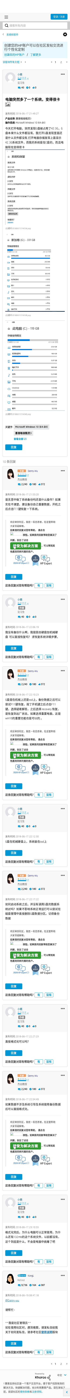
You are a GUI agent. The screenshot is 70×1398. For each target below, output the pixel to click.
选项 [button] (65, 34)
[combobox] (35, 25)
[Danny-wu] (10, 474)
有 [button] (38, 585)
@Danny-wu (12, 1300)
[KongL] (10, 1279)
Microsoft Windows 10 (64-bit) (31, 426)
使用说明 (46, 1332)
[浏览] (5, 17)
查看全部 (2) (20, 438)
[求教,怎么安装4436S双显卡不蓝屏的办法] (21, 62)
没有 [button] (49, 585)
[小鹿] (10, 77)
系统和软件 (12, 34)
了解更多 (35, 54)
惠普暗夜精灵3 (23, 433)
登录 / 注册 (59, 16)
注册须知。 (38, 1391)
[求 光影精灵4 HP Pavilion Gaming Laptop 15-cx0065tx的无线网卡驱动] (25, 62)
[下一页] (66, 62)
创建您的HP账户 (14, 54)
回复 (14, 447)
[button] (63, 74)
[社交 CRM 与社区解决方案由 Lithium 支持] (42, 1376)
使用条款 (25, 1391)
